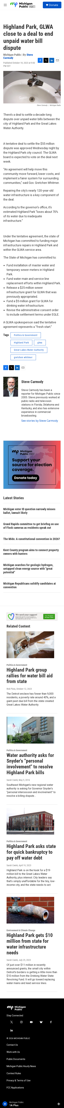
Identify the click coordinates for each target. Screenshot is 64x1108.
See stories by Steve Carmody (39, 420)
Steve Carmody (32, 382)
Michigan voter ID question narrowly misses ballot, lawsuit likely (29, 510)
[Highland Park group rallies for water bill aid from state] (30, 644)
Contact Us (12, 1045)
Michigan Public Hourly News (21, 1066)
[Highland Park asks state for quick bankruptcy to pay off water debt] (30, 821)
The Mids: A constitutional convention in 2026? (31, 539)
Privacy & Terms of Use (19, 1080)
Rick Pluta (11, 689)
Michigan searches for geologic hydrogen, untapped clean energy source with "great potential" (28, 568)
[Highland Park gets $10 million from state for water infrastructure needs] (30, 910)
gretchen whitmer (23, 357)
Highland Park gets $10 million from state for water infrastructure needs (30, 943)
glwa (39, 342)
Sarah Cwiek (12, 780)
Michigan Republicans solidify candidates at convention (29, 585)
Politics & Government (25, 335)
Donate (53, 4)
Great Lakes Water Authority (29, 350)
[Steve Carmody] (10, 387)
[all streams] (59, 1104)
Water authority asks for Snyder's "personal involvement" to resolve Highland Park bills (30, 763)
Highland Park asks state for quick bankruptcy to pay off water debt (31, 852)
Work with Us (13, 1052)
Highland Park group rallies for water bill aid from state (30, 675)
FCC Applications (15, 1087)
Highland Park (21, 342)
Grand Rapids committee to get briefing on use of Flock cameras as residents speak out (31, 525)
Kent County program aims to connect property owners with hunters (31, 551)
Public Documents (16, 1059)
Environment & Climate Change (21, 930)
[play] (5, 1104)
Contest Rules (14, 1073)
